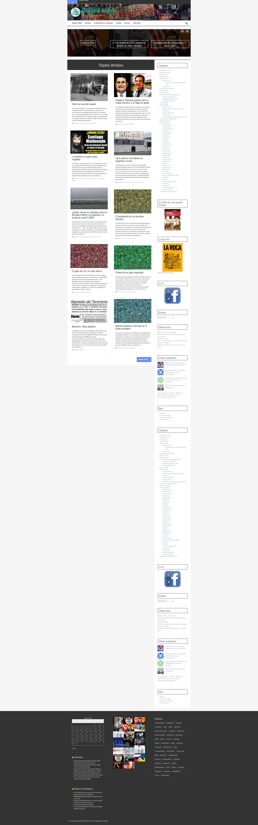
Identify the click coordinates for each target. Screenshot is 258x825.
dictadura (172, 731)
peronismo (166, 763)
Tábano (165, 115)
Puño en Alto (167, 113)
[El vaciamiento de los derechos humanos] (132, 201)
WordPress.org (164, 419)
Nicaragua (166, 167)
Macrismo (163, 755)
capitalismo (170, 723)
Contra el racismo (168, 97)
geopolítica (178, 735)
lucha (175, 747)
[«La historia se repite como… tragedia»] (89, 142)
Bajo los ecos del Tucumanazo (83, 794)
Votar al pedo (139, 751)
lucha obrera (171, 751)
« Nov (73, 748)
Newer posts (144, 359)
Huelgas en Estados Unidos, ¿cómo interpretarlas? (175, 372)
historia (168, 739)
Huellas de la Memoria (83, 788)
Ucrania (165, 185)
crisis (165, 727)
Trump (157, 775)
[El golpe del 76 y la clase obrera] (89, 256)
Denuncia (119, 124)
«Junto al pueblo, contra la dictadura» (129, 760)
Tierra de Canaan (139, 182)
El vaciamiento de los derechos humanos (129, 217)
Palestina (177, 759)
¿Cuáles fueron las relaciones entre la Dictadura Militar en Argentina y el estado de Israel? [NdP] (89, 214)
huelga (157, 743)
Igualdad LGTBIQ (168, 101)
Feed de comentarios (166, 417)
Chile (164, 139)
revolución (166, 771)
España (165, 155)
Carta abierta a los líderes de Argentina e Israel (129, 159)
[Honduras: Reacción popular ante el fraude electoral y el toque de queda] (132, 85)
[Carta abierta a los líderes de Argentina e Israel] (132, 143)
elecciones (180, 731)
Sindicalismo (164, 121)
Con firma (166, 107)
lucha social (180, 751)
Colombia (166, 143)
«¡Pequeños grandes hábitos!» (140, 743)
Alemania (166, 127)
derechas (177, 727)
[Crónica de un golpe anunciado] (132, 257)
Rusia (164, 177)
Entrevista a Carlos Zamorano (83, 802)
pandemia (158, 763)
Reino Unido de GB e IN (170, 175)
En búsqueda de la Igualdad (103, 23)
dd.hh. (170, 727)
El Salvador (166, 153)
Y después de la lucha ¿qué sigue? (173, 117)
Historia (82, 123)
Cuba (164, 147)
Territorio (136, 23)
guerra (162, 739)
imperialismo (165, 743)
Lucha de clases (160, 751)
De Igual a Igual (99, 10)
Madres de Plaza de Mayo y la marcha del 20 (88, 800)
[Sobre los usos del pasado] (89, 87)
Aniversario (163, 72)
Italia (164, 163)
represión (181, 767)
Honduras (126, 124)
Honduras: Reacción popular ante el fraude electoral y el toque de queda (132, 101)
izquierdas (158, 747)
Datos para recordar (85, 178)
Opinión (118, 23)
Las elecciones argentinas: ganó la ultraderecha (119, 738)
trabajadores (176, 771)
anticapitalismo (160, 723)
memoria (158, 759)
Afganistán (166, 125)
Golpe (156, 739)
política (174, 763)
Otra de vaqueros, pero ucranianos (140, 760)
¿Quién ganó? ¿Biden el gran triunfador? (130, 768)
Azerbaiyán (166, 133)
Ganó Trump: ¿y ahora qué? (167, 332)
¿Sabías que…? (164, 70)
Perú (164, 171)
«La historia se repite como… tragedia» (85, 158)
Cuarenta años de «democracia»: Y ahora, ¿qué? (95, 2)
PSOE (168, 767)
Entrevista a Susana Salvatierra (84, 804)
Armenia (162, 74)
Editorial (165, 111)
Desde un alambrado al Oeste (172, 109)
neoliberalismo (167, 759)
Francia (165, 157)
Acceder (162, 413)
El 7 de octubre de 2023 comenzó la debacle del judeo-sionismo (88, 44)
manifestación (173, 755)
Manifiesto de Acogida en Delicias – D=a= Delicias (170, 44)
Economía (163, 92)
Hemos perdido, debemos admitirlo (118, 744)
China (164, 141)
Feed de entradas (165, 415)
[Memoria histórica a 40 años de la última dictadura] (132, 311)
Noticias (88, 23)
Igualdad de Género (169, 99)
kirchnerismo (167, 747)
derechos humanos (161, 731)
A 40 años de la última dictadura (126, 238)
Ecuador (165, 149)
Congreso (179, 723)
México (165, 165)
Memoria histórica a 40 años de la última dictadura (131, 327)
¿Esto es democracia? (130, 751)
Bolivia (165, 135)
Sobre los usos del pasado (84, 104)
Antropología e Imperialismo (166, 397)
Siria (164, 179)
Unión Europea (167, 187)
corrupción (158, 727)
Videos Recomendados (167, 191)
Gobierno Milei (163, 338)
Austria (165, 131)
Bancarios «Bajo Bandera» (84, 326)
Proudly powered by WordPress (79, 821)
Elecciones (78, 757)
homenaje (176, 739)
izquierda (180, 743)
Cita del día (163, 76)
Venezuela (166, 189)
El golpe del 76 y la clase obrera (87, 271)
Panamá (165, 169)
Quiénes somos (77, 23)
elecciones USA (160, 735)
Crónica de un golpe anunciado (129, 272)
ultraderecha (165, 775)
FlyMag (97, 821)
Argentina (76, 123)
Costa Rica (166, 145)
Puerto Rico (166, 173)
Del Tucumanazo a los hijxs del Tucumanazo (88, 792)
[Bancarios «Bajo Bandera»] (89, 311)
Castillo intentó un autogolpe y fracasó (118, 767)
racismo (174, 767)
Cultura (127, 23)
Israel (173, 743)
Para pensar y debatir (91, 123)
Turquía (165, 183)
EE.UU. (165, 151)
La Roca (165, 86)
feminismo (170, 735)
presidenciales (159, 767)
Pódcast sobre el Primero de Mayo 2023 (118, 761)
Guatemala (166, 159)
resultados (158, 771)
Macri (156, 755)
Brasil (164, 137)
